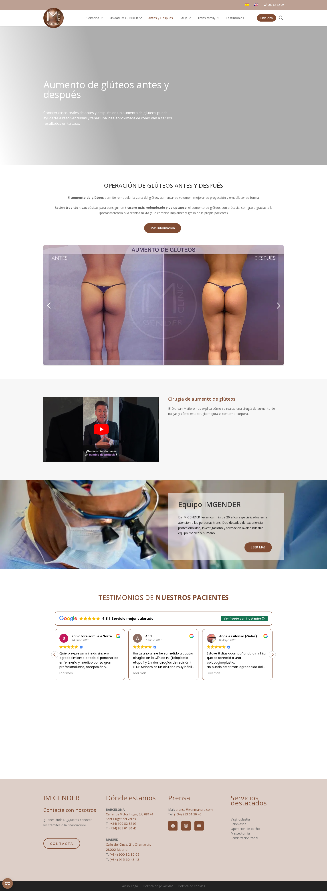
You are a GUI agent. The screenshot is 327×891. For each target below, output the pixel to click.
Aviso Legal (130, 886)
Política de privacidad (158, 886)
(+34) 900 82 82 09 (123, 823)
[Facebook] (173, 826)
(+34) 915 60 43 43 (124, 859)
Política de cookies (191, 886)
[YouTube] (199, 826)
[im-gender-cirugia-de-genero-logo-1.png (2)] (53, 18)
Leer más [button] (66, 673)
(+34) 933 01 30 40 (123, 828)
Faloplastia (238, 824)
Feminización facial (244, 838)
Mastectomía (240, 833)
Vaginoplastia (240, 819)
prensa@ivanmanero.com (194, 809)
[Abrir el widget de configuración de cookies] (7, 883)
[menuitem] (248, 5)
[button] (101, 18)
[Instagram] (186, 826)
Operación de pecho (245, 829)
